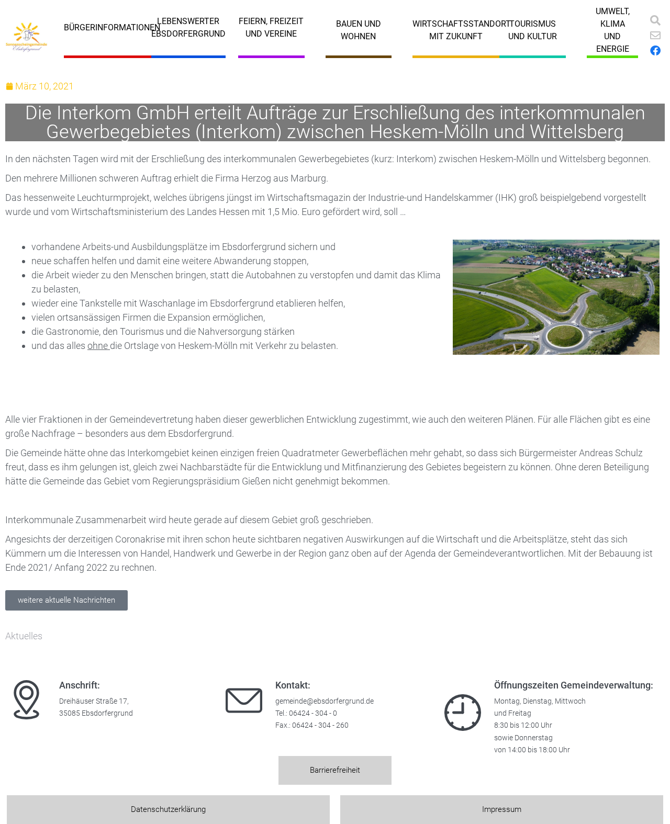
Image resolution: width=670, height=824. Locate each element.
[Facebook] (655, 50)
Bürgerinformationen (112, 27)
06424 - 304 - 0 (313, 713)
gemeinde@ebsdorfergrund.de (324, 701)
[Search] (655, 20)
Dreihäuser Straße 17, (94, 701)
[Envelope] (655, 35)
